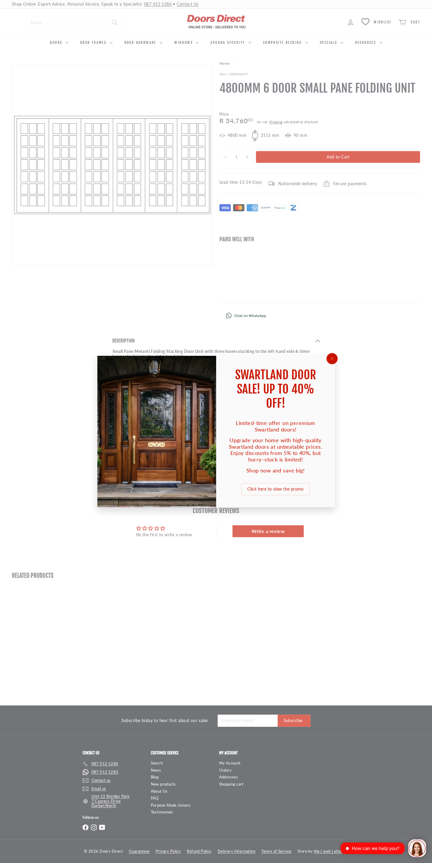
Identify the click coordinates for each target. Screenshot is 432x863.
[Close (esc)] (332, 358)
